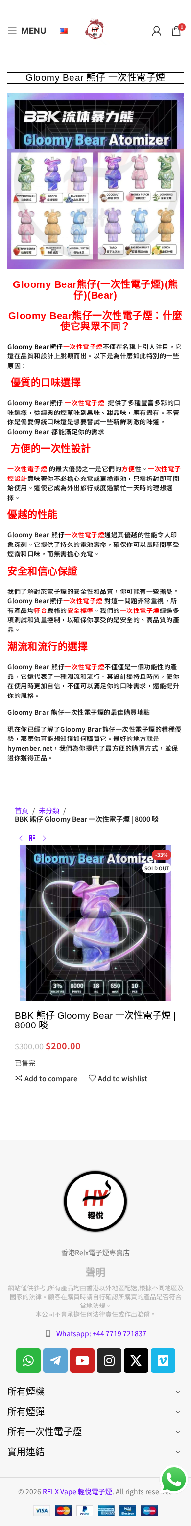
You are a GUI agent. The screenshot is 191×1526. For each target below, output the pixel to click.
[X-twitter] (136, 1360)
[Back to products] (32, 839)
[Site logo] (95, 30)
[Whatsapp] (28, 1360)
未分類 (49, 811)
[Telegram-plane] (55, 1360)
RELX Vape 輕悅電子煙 (77, 1491)
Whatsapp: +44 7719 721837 (101, 1333)
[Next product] (44, 839)
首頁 (21, 811)
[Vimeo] (163, 1360)
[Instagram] (109, 1360)
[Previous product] (20, 839)
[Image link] (95, 1200)
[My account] (157, 31)
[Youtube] (82, 1360)
